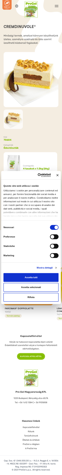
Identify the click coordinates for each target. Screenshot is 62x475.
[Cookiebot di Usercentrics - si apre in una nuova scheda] (38, 175)
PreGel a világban (31, 444)
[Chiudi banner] (57, 175)
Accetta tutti (31, 277)
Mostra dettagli (45, 267)
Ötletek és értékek (31, 440)
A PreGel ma (31, 448)
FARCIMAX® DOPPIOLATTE (19, 308)
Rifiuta (31, 297)
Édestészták (11, 147)
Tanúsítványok (31, 435)
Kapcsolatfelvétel (31, 427)
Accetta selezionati (31, 287)
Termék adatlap (13, 316)
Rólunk (31, 431)
